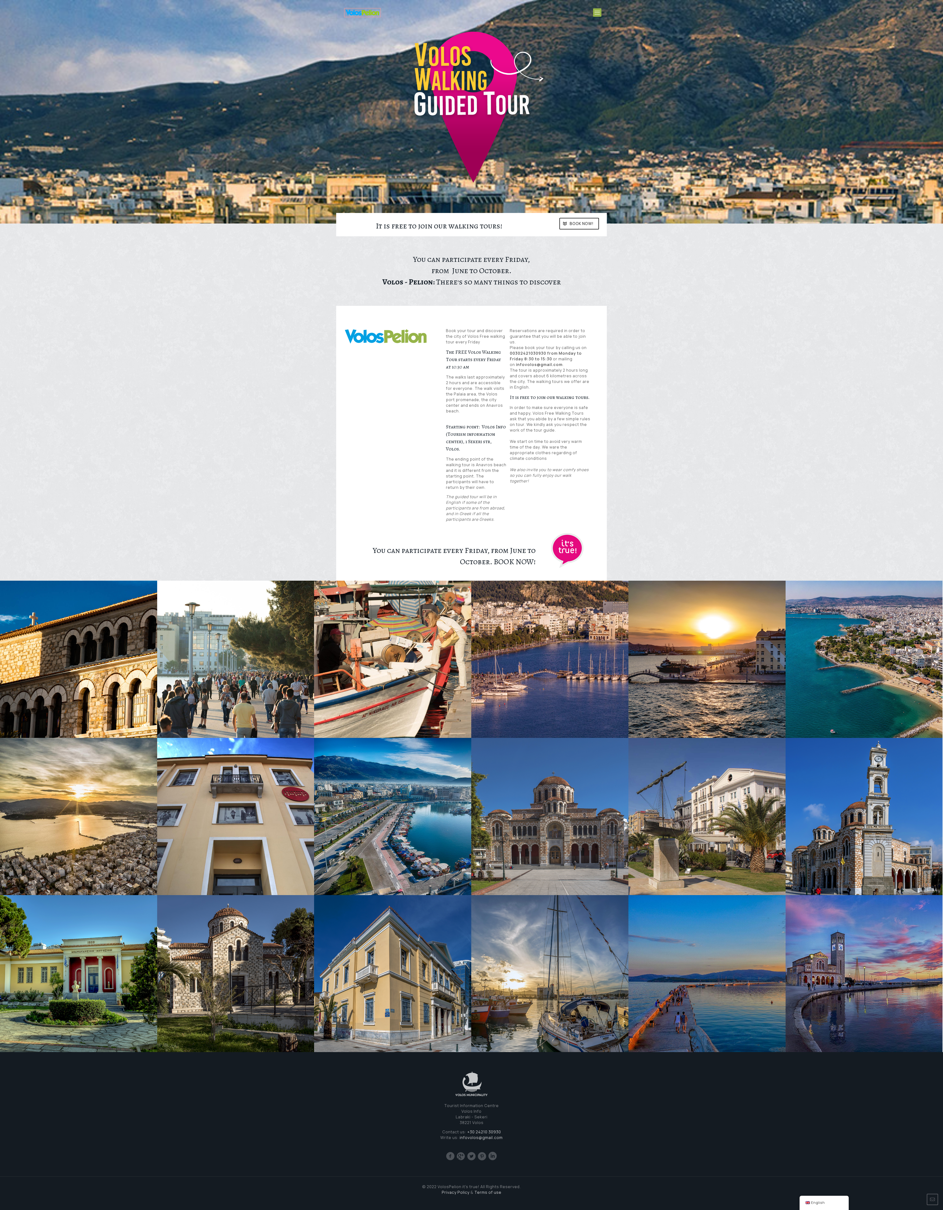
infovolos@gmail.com (481, 1137)
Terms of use (487, 1192)
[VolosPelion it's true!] (362, 12)
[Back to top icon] (919, 1199)
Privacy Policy (456, 1192)
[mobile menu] (597, 12)
